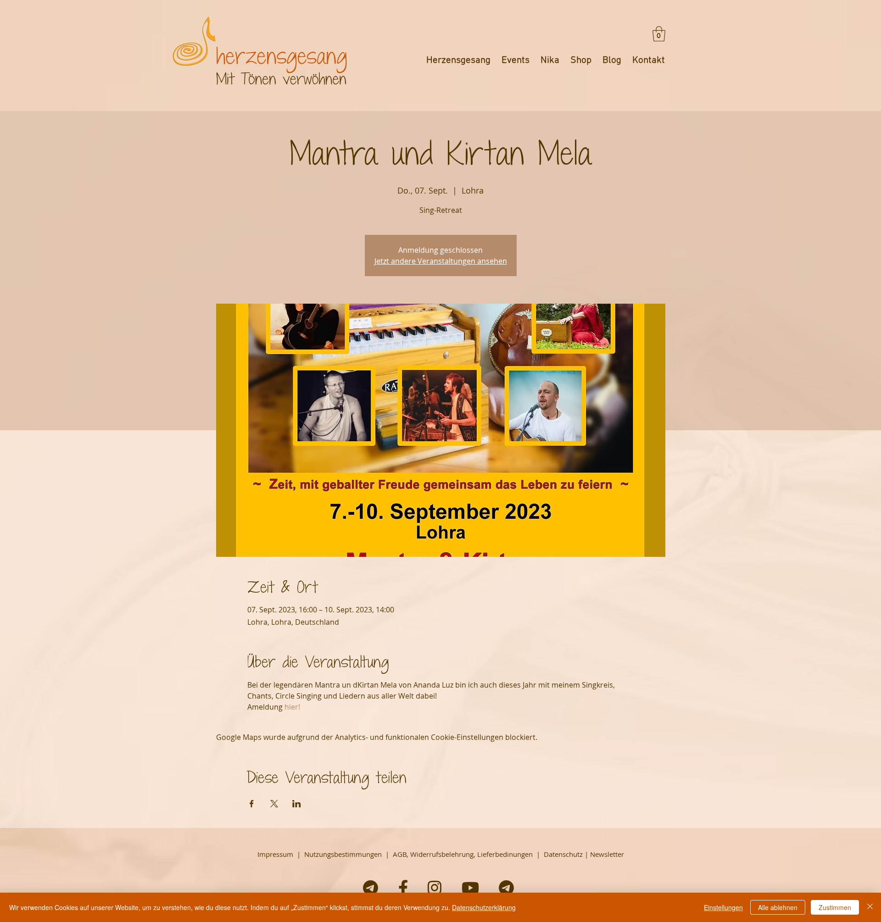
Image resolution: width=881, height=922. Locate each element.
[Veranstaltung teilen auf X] (274, 803)
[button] (658, 33)
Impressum (275, 854)
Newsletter (607, 854)
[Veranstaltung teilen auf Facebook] (251, 803)
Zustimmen (835, 907)
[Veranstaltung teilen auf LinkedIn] (296, 803)
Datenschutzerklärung (484, 907)
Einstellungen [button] (723, 907)
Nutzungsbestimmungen (343, 854)
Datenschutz (563, 854)
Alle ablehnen (777, 907)
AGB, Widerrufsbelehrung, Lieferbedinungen (463, 854)
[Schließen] (869, 907)
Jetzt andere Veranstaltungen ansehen (440, 261)
